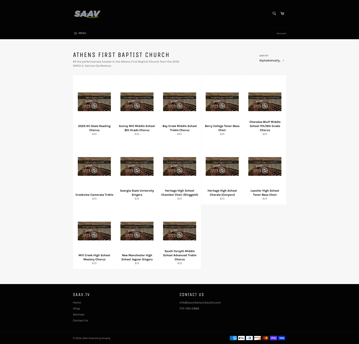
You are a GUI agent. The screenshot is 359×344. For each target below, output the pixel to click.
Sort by (263, 55)
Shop (76, 308)
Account (281, 33)
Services (78, 314)
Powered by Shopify (99, 338)
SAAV (85, 338)
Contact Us (80, 320)
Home (77, 302)
